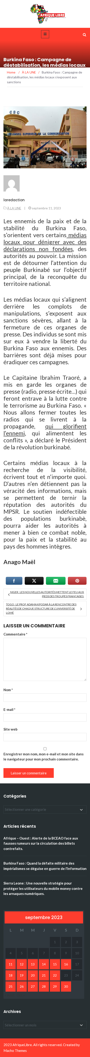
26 (22, 986)
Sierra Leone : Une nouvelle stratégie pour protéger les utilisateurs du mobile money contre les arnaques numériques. (43, 888)
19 (22, 975)
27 (33, 986)
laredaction (14, 200)
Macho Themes (15, 1050)
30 (66, 986)
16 (66, 964)
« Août (10, 995)
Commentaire (15, 634)
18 (10, 975)
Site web (10, 729)
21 (44, 975)
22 (55, 975)
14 (44, 964)
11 (10, 964)
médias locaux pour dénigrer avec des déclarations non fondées (45, 241)
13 (33, 964)
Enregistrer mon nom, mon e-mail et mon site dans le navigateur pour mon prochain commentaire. (43, 756)
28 (44, 986)
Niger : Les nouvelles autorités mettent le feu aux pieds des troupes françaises (47, 594)
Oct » (21, 995)
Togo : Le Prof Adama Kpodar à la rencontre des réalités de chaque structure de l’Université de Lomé (41, 608)
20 (33, 975)
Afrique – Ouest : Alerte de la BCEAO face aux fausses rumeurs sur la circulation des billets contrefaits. (40, 843)
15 (55, 964)
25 (10, 986)
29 (55, 986)
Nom (8, 690)
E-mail (9, 709)
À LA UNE (14, 208)
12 (22, 964)
